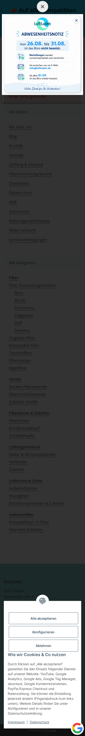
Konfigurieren (43, 632)
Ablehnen (43, 646)
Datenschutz (39, 722)
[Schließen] (42, 6)
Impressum (16, 722)
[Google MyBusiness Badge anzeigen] (77, 728)
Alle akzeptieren (43, 618)
